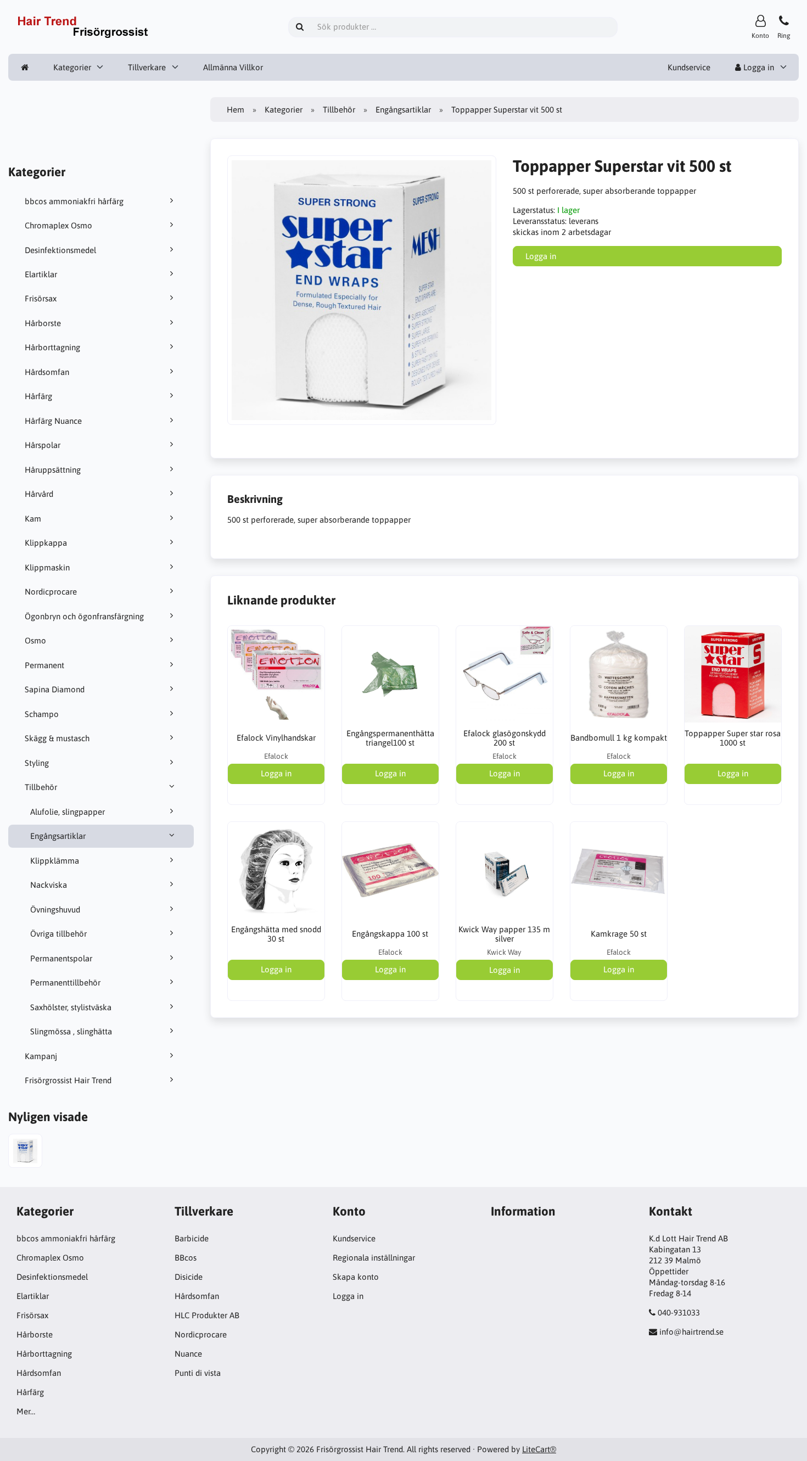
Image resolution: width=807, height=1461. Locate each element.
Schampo (42, 714)
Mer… (25, 1411)
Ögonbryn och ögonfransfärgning (84, 616)
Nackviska (48, 884)
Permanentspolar (61, 958)
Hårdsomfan (47, 372)
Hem (235, 109)
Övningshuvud (55, 909)
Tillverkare (147, 67)
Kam (33, 518)
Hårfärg (38, 396)
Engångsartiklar (58, 836)
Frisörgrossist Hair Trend (68, 1080)
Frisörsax (41, 298)
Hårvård (39, 494)
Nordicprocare (51, 591)
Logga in (757, 67)
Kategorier (72, 67)
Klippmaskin (47, 567)
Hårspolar (42, 445)
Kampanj (41, 1056)
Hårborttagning (52, 347)
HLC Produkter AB (207, 1315)
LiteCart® (539, 1449)
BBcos (186, 1257)
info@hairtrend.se (691, 1331)
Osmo (35, 640)
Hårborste (43, 323)
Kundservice (689, 67)
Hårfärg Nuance (53, 421)
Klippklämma (54, 860)
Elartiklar (41, 274)
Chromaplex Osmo (58, 225)
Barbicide (192, 1238)
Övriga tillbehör (58, 933)
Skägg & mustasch (57, 738)
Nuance (188, 1353)
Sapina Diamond (55, 689)
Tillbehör (41, 787)
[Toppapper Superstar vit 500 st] (25, 1152)
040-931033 (679, 1312)
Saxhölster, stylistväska (70, 1007)
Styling (37, 763)
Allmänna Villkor (233, 67)
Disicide (189, 1276)
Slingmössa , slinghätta (71, 1031)
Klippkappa (46, 542)
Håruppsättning (53, 469)
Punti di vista (198, 1373)
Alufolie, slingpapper (67, 811)
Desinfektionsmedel (60, 250)
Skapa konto (356, 1276)
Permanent (44, 665)
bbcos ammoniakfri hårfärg (74, 201)
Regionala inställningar (374, 1257)
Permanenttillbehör (65, 982)
